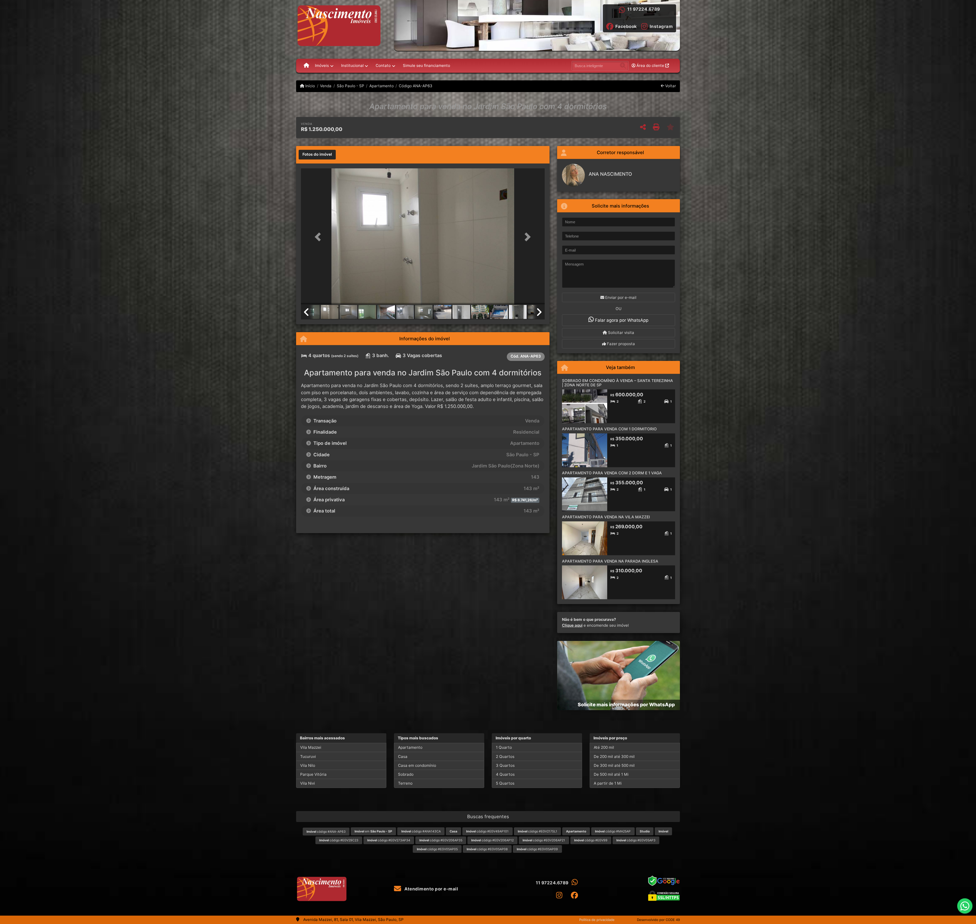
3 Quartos (505, 765)
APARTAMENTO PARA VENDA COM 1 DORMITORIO (609, 429)
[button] (319, 237)
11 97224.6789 (643, 9)
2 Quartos (505, 756)
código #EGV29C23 (338, 840)
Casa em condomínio (417, 765)
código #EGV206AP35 (440, 840)
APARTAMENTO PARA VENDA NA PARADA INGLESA (610, 561)
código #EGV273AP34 (388, 840)
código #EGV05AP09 (537, 849)
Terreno (405, 783)
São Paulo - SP (350, 85)
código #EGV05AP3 (635, 840)
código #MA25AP (613, 831)
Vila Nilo (307, 765)
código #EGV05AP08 (487, 849)
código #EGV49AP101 (487, 831)
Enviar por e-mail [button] (620, 297)
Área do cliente (650, 65)
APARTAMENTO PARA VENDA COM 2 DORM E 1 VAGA (612, 473)
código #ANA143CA (421, 831)
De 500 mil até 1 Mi (611, 774)
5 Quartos (505, 783)
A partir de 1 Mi (608, 783)
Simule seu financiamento (426, 65)
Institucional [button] (352, 65)
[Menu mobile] (306, 65)
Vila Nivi (307, 783)
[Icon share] (559, 895)
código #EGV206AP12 (492, 840)
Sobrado (406, 774)
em (373, 831)
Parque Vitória (313, 774)
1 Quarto (504, 747)
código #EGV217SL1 (537, 831)
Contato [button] (383, 65)
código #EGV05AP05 (437, 849)
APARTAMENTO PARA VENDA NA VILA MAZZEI (606, 517)
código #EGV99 (590, 840)
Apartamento (381, 85)
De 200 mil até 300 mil (614, 756)
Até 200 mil (604, 747)
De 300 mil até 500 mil (614, 765)
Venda (325, 85)
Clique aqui (572, 625)
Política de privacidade (597, 920)
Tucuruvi (308, 756)
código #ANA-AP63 (326, 831)
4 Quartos (505, 774)
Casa (402, 756)
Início (309, 85)
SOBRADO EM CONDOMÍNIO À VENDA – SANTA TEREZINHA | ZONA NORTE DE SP (617, 382)
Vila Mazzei (310, 747)
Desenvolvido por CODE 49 (658, 920)
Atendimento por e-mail (430, 888)
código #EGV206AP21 (544, 840)
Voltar (670, 85)
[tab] (317, 154)
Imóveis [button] (322, 65)
